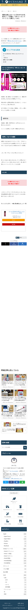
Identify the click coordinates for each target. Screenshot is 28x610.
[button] (25, 448)
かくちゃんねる (14, 471)
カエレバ (19, 216)
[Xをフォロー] (5, 482)
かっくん (14, 465)
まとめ (4, 61)
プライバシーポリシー (7, 605)
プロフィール (7, 603)
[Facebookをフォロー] (11, 482)
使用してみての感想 (7, 59)
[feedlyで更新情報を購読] (22, 482)
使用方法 (6, 57)
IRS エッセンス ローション (15, 40)
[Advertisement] (14, 307)
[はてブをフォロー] (16, 482)
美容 (18, 237)
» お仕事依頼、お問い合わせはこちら (12, 478)
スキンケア (24, 237)
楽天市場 (13, 224)
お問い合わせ (21, 603)
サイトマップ (21, 605)
